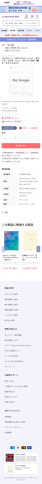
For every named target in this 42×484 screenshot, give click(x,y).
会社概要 (8, 432)
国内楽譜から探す (11, 299)
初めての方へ (10, 381)
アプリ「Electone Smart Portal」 (18, 345)
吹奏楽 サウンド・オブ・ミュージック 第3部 (29, 257)
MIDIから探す (10, 320)
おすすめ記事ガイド (12, 350)
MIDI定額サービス (12, 340)
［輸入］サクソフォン (12, 50)
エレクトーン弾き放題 (13, 335)
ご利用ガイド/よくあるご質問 (16, 386)
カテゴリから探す (11, 294)
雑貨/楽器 (21, 30)
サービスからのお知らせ (14, 361)
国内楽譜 (4, 30)
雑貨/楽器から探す (12, 310)
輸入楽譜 (12, 30)
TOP (3, 45)
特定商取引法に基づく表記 (15, 422)
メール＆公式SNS (11, 356)
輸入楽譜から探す (11, 304)
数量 (3, 132)
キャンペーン (10, 366)
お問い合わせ (10, 402)
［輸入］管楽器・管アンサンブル (16, 47)
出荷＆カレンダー (11, 397)
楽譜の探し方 (10, 391)
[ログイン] (26, 16)
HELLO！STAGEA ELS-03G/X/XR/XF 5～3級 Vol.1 (10, 257)
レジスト (29, 30)
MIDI (37, 30)
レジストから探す (11, 315)
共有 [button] (6, 212)
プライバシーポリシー (13, 427)
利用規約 (8, 416)
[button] (37, 16)
